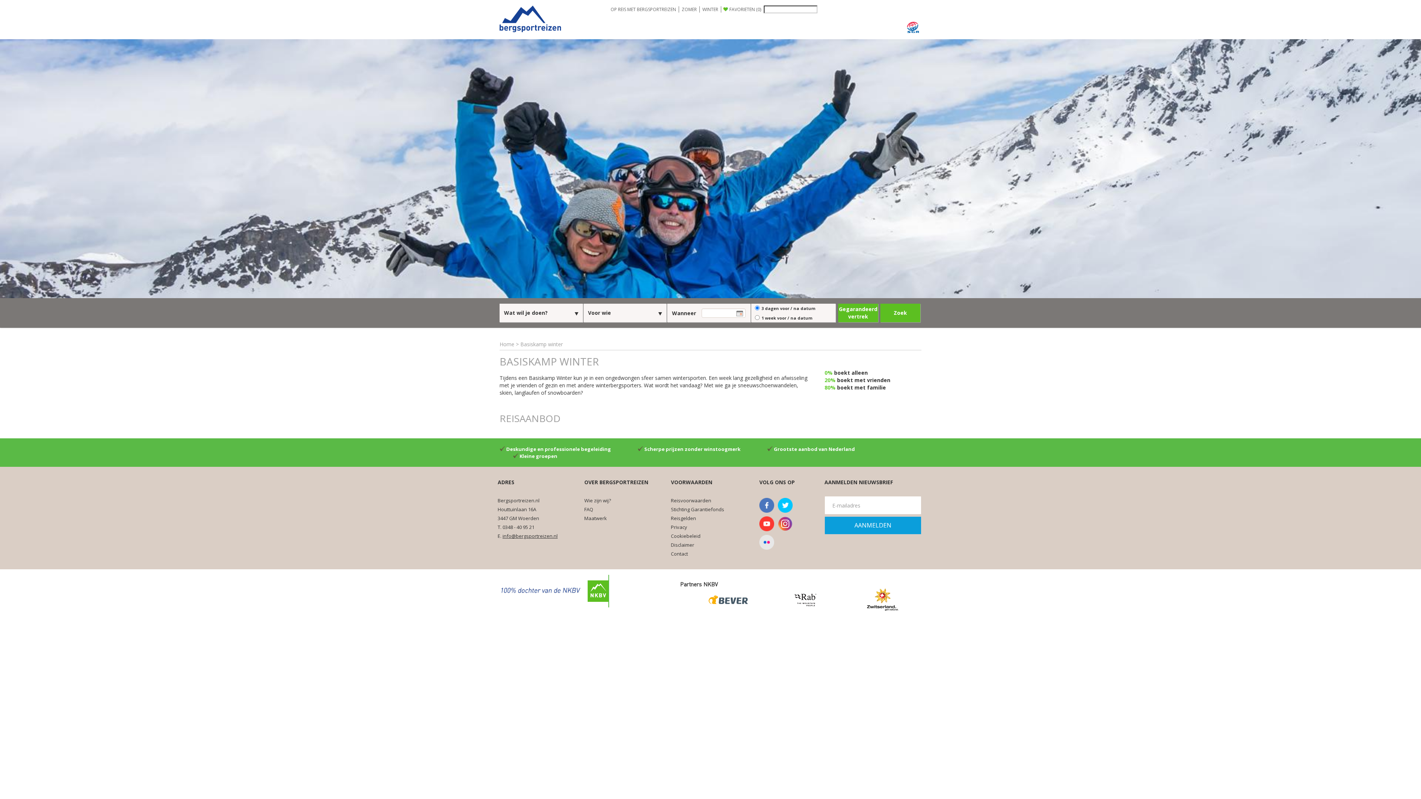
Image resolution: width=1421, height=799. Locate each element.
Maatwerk (595, 518)
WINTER (710, 9)
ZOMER (689, 9)
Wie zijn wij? (597, 500)
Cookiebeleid (686, 536)
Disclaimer (682, 545)
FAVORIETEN (745, 9)
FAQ (588, 509)
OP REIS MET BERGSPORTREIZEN (643, 9)
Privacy (679, 527)
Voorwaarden (691, 482)
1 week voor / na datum (787, 318)
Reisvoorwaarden (691, 500)
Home (507, 344)
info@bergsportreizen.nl (530, 536)
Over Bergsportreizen (616, 482)
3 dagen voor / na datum (788, 308)
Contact (679, 553)
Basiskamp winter (541, 344)
